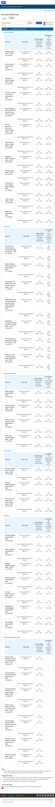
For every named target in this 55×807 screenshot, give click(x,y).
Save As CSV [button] (49, 25)
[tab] (4, 18)
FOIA (43, 799)
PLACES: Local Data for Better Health (11, 6)
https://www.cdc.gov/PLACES (29, 781)
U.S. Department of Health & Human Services (11, 799)
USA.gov (51, 802)
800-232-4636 (19, 795)
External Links (28, 799)
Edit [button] (48, 46)
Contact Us (11, 795)
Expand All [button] (15, 29)
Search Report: (7, 23)
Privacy (32, 799)
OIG (52, 799)
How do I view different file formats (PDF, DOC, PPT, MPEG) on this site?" (22, 786)
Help (52, 10)
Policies (35, 799)
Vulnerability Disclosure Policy (8, 802)
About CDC (3, 795)
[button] (48, 23)
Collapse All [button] (22, 29)
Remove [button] (48, 48)
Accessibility (22, 799)
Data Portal (47, 10)
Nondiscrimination (47, 799)
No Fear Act (39, 799)
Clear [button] (4, 25)
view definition (8, 55)
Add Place (39, 23)
